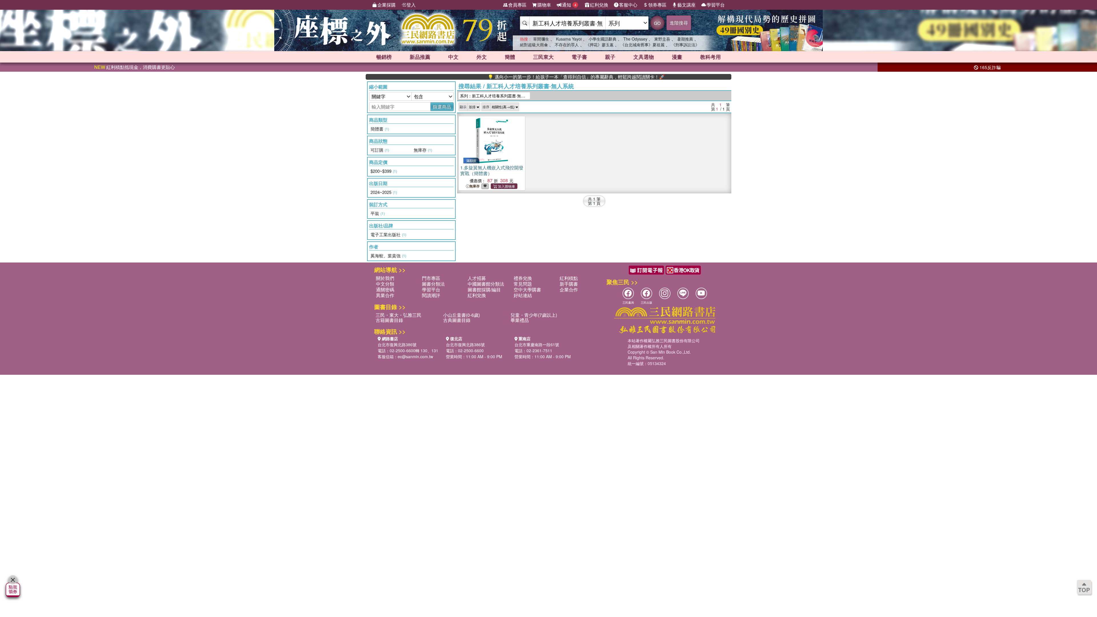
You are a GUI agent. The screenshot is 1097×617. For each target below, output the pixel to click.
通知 (569, 4)
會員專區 (517, 4)
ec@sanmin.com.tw (415, 356)
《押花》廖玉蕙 (600, 44)
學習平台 (715, 4)
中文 (453, 57)
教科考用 (710, 57)
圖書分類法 (433, 284)
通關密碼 (385, 289)
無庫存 (474, 186)
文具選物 (643, 57)
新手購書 (569, 284)
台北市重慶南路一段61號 (537, 344)
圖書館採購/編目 (484, 289)
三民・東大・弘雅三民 (398, 315)
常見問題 (523, 284)
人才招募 (477, 278)
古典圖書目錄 (457, 320)
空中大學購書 (527, 289)
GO (657, 23)
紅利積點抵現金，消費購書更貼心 (134, 67)
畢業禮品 (520, 320)
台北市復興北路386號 (397, 344)
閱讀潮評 (431, 295)
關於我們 (385, 278)
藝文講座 (686, 4)
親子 (610, 57)
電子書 (579, 57)
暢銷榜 (384, 57)
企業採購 (386, 4)
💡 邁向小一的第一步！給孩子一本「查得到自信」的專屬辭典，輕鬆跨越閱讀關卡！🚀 (549, 77)
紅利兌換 (599, 4)
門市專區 (431, 278)
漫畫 (677, 57)
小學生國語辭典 (602, 39)
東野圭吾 (662, 39)
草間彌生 (541, 39)
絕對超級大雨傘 (534, 44)
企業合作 (569, 289)
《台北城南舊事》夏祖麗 (642, 44)
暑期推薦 (685, 39)
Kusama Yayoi (569, 39)
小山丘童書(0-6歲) (461, 315)
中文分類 (385, 284)
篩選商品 (442, 106)
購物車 (544, 4)
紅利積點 (569, 278)
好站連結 (523, 295)
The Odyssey (635, 39)
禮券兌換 (523, 278)
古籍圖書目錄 (389, 320)
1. (491, 170)
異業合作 (385, 295)
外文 (482, 57)
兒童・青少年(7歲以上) (534, 315)
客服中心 (628, 4)
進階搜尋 (679, 22)
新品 (420, 57)
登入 (411, 4)
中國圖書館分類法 (486, 284)
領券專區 (657, 4)
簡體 (510, 57)
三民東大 (543, 57)
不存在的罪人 (567, 44)
